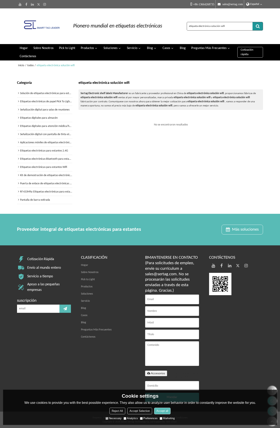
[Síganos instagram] (45, 4)
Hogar (24, 48)
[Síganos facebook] (26, 4)
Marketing (169, 418)
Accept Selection (140, 410)
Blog (150, 48)
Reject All (117, 410)
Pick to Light (67, 48)
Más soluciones (245, 229)
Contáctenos (28, 56)
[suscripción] (65, 309)
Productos (87, 48)
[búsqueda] (258, 26)
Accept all (162, 410)
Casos (166, 48)
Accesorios (158, 373)
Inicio (21, 65)
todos (30, 65)
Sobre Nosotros (43, 48)
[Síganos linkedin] (32, 4)
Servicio (132, 48)
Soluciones (110, 48)
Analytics (132, 418)
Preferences (150, 418)
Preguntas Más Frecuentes (209, 48)
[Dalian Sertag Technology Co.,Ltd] (41, 26)
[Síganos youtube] (20, 4)
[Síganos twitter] (38, 4)
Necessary (115, 418)
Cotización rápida (247, 52)
